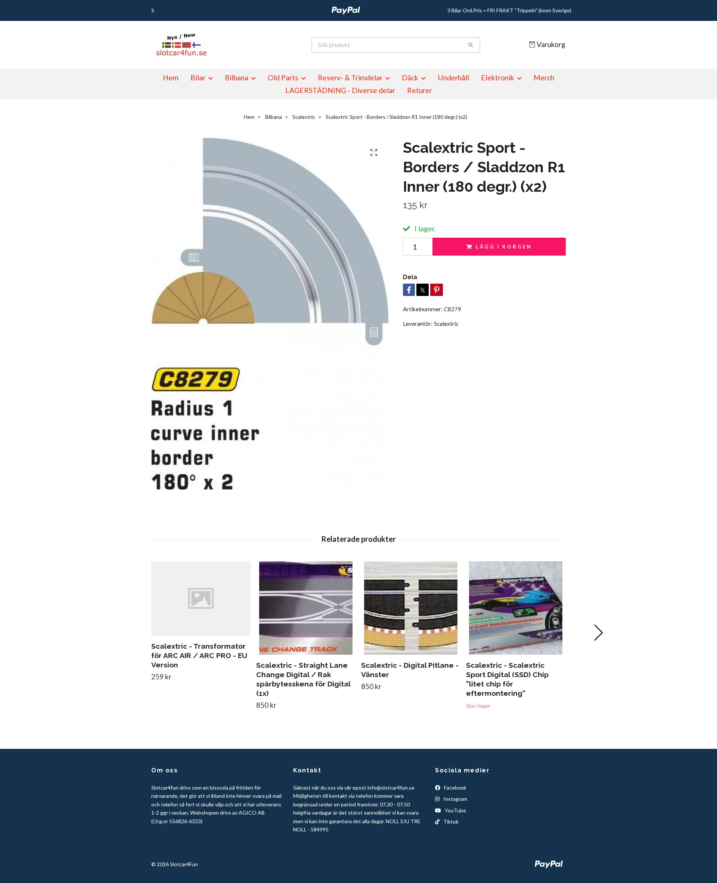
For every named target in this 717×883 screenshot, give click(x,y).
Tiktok (450, 821)
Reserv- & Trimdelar (350, 77)
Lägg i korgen (504, 247)
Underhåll (453, 77)
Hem (171, 77)
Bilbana (236, 77)
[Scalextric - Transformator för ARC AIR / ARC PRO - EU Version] (201, 598)
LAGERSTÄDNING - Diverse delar (340, 90)
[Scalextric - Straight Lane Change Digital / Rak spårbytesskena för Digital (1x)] (306, 608)
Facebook (454, 787)
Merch (544, 77)
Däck (410, 77)
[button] (598, 632)
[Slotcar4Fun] (255, 45)
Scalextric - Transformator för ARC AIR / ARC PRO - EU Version (199, 655)
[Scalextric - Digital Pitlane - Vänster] (410, 608)
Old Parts (283, 77)
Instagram (454, 799)
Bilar (197, 77)
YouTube (455, 810)
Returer (419, 90)
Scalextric (303, 117)
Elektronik (497, 77)
